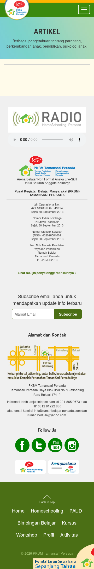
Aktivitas (69, 534)
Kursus (69, 522)
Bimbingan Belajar (36, 522)
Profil (48, 534)
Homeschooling (47, 510)
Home (18, 510)
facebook (22, 445)
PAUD (75, 510)
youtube (55, 445)
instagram (71, 445)
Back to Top (47, 502)
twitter (39, 445)
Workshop (26, 534)
